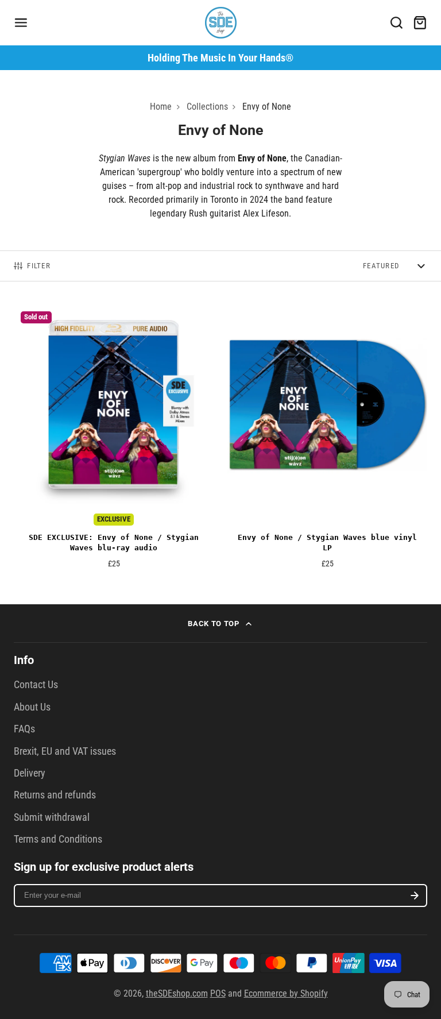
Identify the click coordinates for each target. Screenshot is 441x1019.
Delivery (29, 773)
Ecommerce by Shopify (286, 993)
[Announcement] (220, 57)
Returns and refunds (55, 795)
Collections (207, 106)
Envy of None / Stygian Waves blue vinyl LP (327, 440)
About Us (32, 707)
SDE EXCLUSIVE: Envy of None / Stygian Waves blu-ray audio (114, 440)
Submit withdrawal (52, 817)
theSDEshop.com (177, 993)
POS (218, 993)
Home (161, 106)
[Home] (221, 22)
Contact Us (36, 684)
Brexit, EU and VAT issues (65, 751)
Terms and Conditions (58, 839)
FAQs (24, 729)
